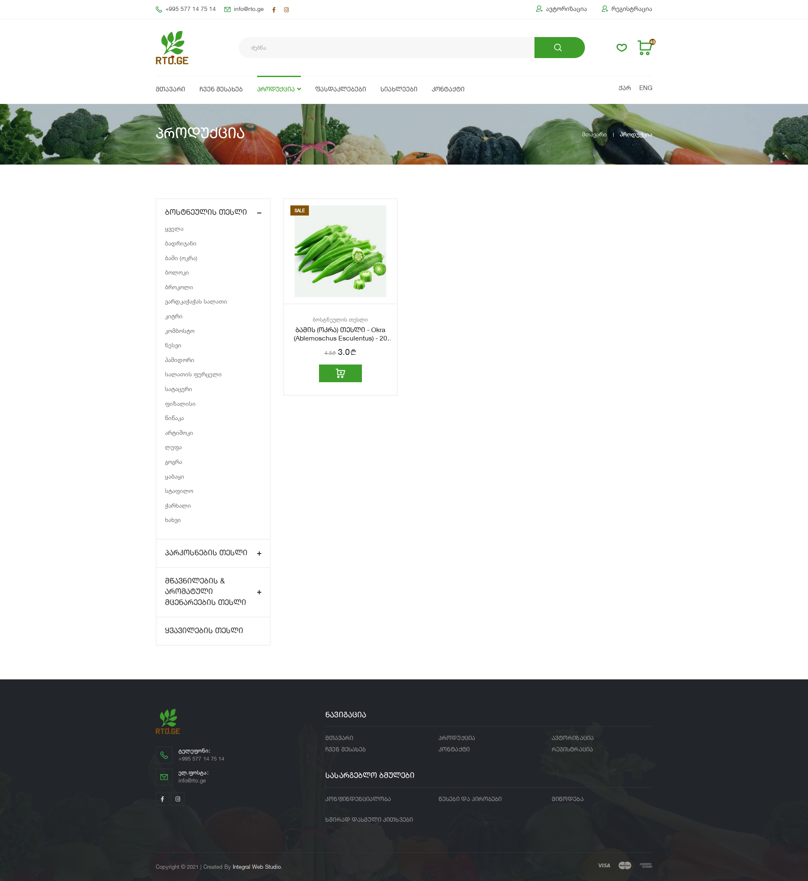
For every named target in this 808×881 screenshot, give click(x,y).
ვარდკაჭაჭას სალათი (196, 301)
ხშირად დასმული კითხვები (369, 820)
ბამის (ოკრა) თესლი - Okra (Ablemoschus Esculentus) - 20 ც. (340, 339)
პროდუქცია (276, 90)
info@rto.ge (249, 9)
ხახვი (173, 519)
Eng (645, 88)
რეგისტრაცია (631, 9)
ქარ (625, 88)
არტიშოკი (179, 432)
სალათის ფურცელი (193, 374)
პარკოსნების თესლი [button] (206, 553)
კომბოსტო (179, 330)
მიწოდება (568, 799)
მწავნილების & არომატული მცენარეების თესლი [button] (205, 592)
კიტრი (174, 315)
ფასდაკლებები (340, 90)
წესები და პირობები (470, 799)
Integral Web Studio (257, 866)
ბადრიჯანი (181, 243)
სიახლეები (398, 90)
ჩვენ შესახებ (221, 90)
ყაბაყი (174, 476)
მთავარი (170, 90)
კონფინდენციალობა (358, 799)
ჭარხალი (178, 505)
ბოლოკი (177, 272)
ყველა (174, 228)
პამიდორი (179, 359)
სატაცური (178, 388)
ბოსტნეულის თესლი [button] (206, 212)
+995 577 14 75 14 (190, 9)
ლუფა (173, 446)
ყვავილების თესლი (204, 631)
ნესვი (173, 345)
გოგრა (173, 461)
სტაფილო (179, 490)
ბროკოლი (179, 286)
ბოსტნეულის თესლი (340, 319)
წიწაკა (174, 417)
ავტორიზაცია (566, 9)
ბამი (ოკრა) (181, 257)
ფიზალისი (180, 403)
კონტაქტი (448, 90)
